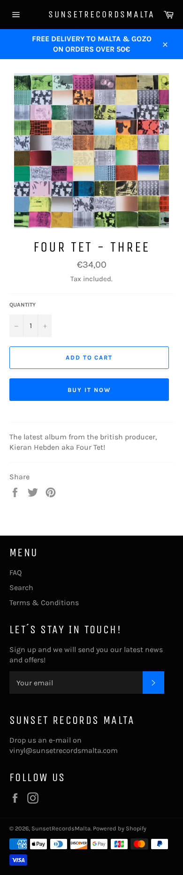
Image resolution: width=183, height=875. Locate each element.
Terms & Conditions (44, 602)
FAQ (15, 572)
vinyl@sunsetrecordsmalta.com (63, 750)
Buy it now (89, 389)
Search (21, 587)
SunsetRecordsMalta (91, 14)
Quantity (22, 304)
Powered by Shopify (119, 828)
